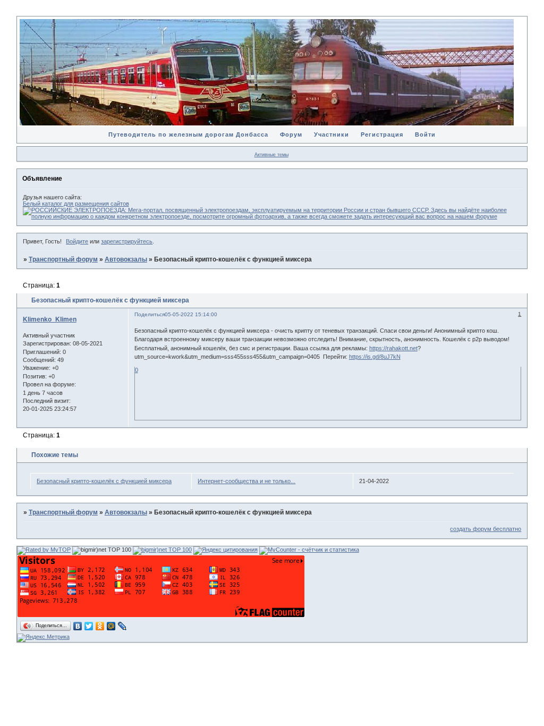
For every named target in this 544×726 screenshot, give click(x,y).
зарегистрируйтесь (126, 241)
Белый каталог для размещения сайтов (76, 203)
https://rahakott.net (393, 348)
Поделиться (149, 314)
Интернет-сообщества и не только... (246, 481)
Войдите (77, 241)
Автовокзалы (126, 259)
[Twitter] (89, 626)
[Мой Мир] (111, 626)
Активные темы (271, 154)
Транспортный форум (63, 259)
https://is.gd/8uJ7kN (375, 356)
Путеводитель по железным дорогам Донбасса (188, 134)
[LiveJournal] (122, 626)
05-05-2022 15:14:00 (191, 314)
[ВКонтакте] (77, 626)
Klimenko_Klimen (49, 319)
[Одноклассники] (100, 626)
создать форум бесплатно (485, 529)
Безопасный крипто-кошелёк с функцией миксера (104, 481)
